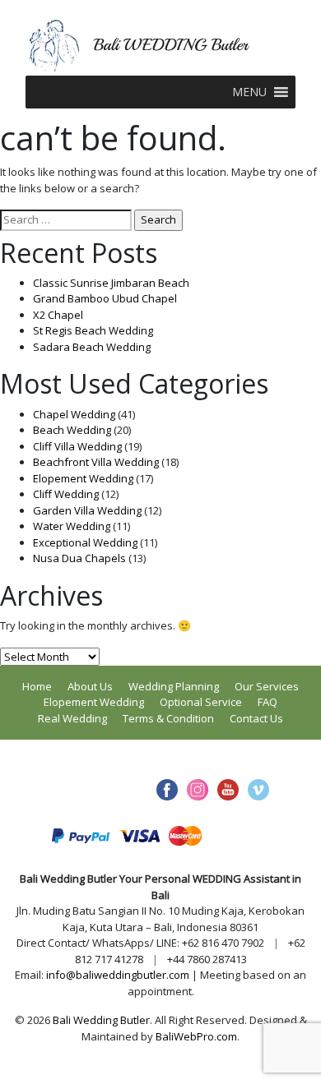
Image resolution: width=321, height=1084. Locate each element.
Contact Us (256, 718)
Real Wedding (72, 718)
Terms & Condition (168, 718)
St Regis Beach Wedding (93, 330)
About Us (90, 686)
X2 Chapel (58, 314)
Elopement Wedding (83, 478)
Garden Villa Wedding (87, 510)
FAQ (267, 701)
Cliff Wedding (66, 494)
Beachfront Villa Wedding (96, 461)
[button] (249, 92)
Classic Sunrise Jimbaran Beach (111, 282)
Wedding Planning (173, 686)
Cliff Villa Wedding (77, 446)
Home (37, 686)
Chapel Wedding (74, 414)
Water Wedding (71, 526)
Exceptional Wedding (85, 542)
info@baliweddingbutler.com (117, 974)
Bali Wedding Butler (101, 1020)
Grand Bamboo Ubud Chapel (105, 298)
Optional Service (201, 701)
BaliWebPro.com (196, 1036)
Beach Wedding (72, 429)
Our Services (267, 686)
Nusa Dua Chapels (79, 558)
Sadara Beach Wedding (92, 346)
